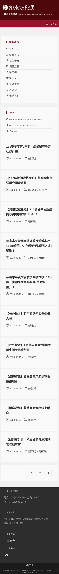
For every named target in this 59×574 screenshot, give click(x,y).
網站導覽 (29, 565)
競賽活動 (32, 221)
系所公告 (43, 190)
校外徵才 (32, 325)
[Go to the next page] (48, 473)
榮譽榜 (42, 257)
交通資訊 (11, 540)
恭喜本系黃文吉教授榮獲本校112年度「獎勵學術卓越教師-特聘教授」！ (29, 282)
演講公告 (32, 388)
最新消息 (32, 158)
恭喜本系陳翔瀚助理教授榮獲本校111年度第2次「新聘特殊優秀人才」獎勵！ (29, 245)
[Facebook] (6, 555)
